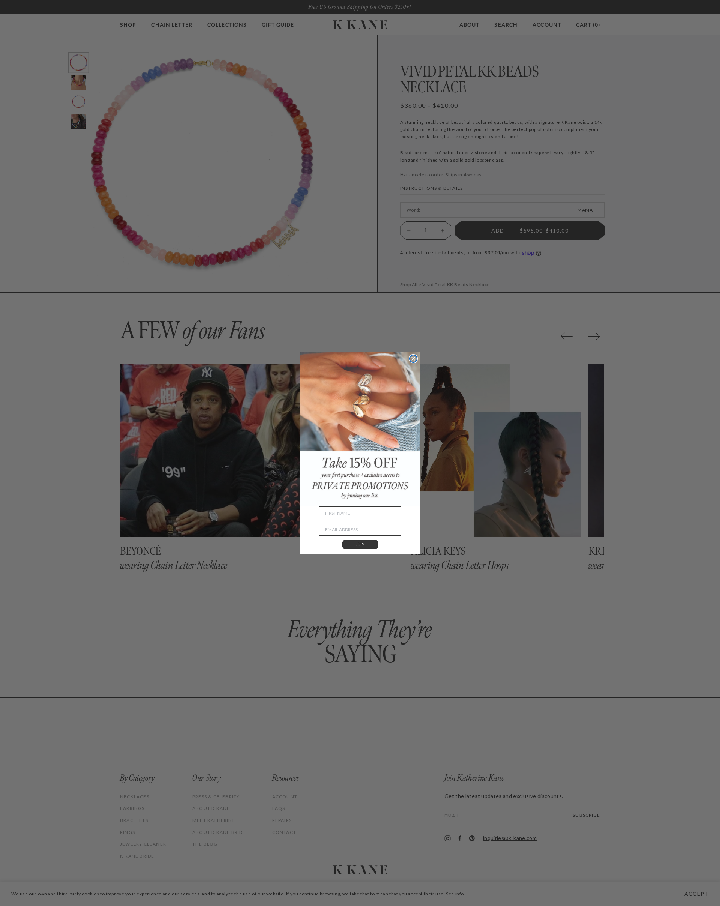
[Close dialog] (413, 358)
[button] (360, 545)
